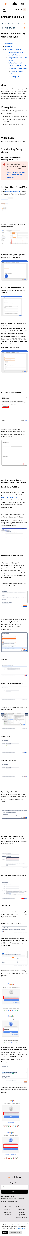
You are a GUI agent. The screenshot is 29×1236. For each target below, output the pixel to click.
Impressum (7, 1215)
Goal (6, 41)
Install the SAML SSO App (19, 69)
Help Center (4, 10)
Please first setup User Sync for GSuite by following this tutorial (16, 174)
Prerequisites (9, 44)
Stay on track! (14, 1183)
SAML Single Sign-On (12, 16)
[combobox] (7, 24)
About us (21, 1212)
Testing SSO (15, 77)
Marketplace (18, 9)
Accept (5, 1232)
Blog (11, 9)
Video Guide (8, 46)
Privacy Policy (7, 1212)
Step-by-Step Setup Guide (13, 49)
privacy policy (20, 1228)
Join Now (14, 1191)
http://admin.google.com (12, 191)
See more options (15, 1232)
